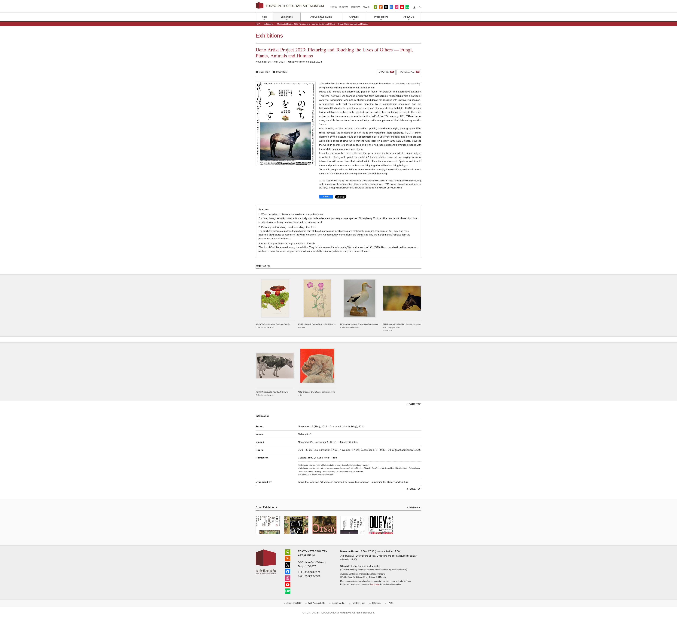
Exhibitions (268, 24)
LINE (407, 7)
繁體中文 (355, 7)
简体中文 (344, 7)
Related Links (358, 603)
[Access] (287, 551)
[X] (287, 564)
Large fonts (419, 7)
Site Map (376, 603)
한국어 (366, 7)
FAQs (390, 603)
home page (375, 584)
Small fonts (414, 7)
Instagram (396, 7)
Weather (380, 7)
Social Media (338, 603)
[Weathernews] (287, 558)
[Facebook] (287, 571)
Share (326, 196)
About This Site (293, 603)
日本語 (333, 7)
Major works (264, 72)
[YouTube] (287, 584)
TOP (258, 24)
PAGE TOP (415, 404)
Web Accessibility (316, 603)
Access (375, 7)
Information (281, 72)
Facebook (391, 7)
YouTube (402, 7)
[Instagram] (287, 577)
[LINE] (287, 590)
